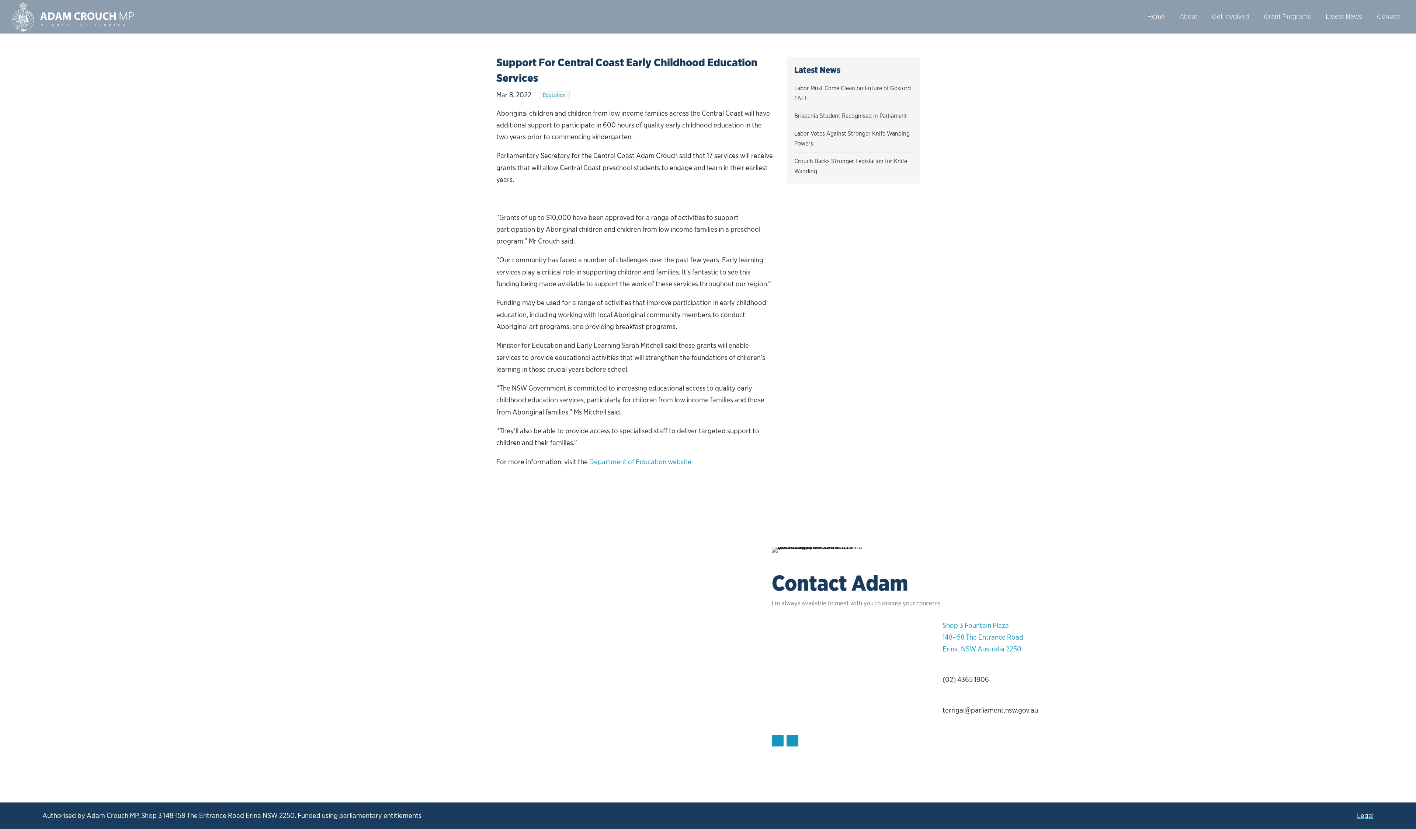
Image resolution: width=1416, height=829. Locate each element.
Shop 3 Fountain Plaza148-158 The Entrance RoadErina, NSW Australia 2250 (983, 637)
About (1188, 16)
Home (1156, 16)
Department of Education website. (641, 462)
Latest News (1344, 16)
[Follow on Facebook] (778, 740)
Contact (1388, 16)
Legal (1365, 815)
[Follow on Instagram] (792, 740)
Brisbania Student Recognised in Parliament (850, 115)
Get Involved (1230, 16)
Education (554, 95)
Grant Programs (1287, 16)
